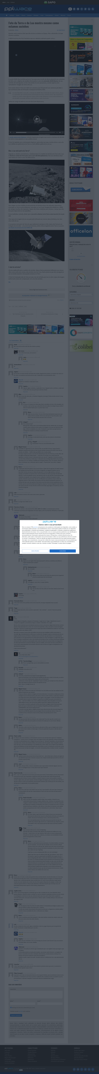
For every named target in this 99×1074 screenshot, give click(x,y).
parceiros (35, 527)
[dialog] (49, 537)
